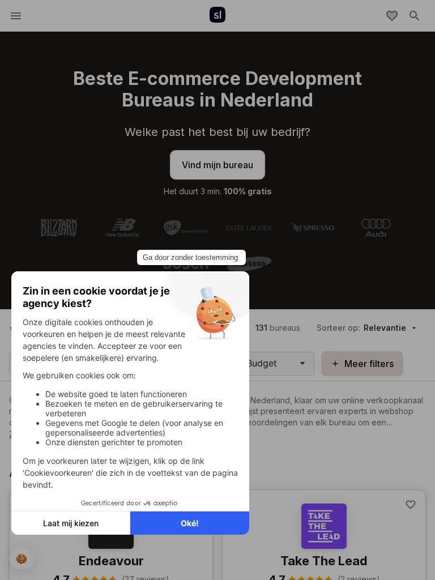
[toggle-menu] (16, 16)
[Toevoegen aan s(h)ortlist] (410, 504)
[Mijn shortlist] (392, 16)
